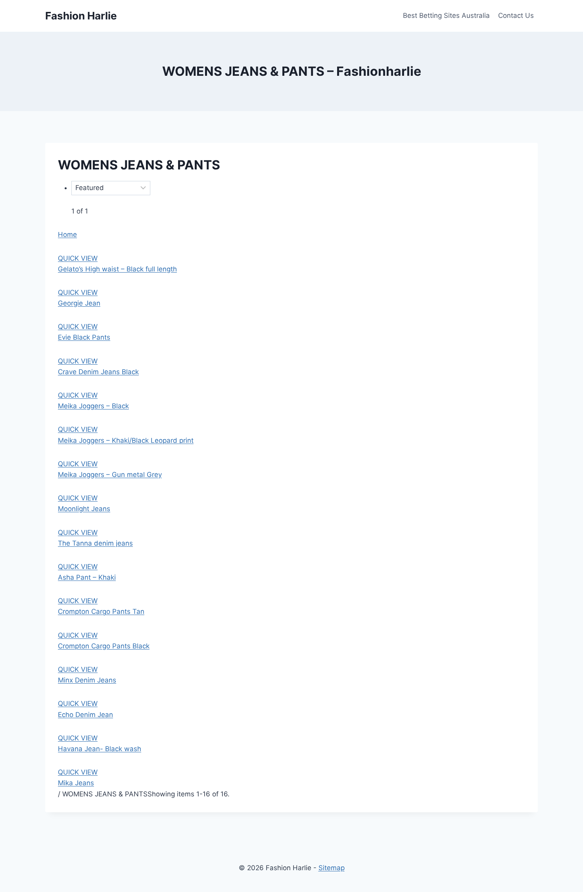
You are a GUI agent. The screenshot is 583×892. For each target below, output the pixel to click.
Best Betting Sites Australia (446, 15)
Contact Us (516, 15)
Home (67, 234)
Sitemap (331, 868)
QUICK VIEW (78, 258)
